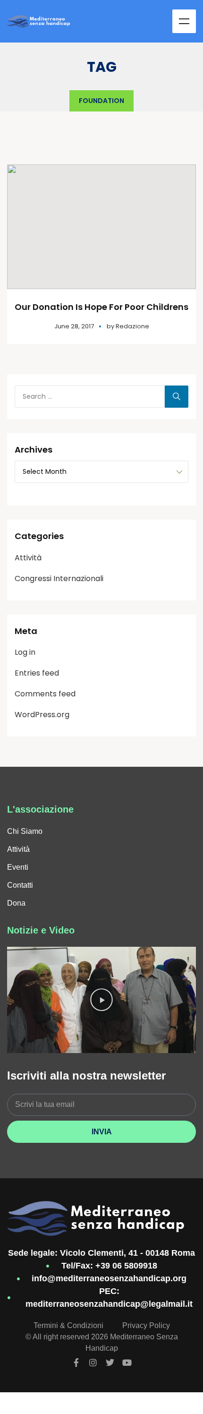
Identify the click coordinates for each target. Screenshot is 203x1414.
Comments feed (45, 693)
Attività (28, 557)
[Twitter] (110, 1362)
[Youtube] (126, 1362)
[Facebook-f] (76, 1362)
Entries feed (37, 673)
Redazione (132, 326)
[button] (101, 1000)
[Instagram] (93, 1362)
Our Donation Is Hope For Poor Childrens (101, 307)
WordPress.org (42, 714)
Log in (25, 652)
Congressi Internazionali (59, 578)
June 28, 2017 (74, 326)
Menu (184, 21)
